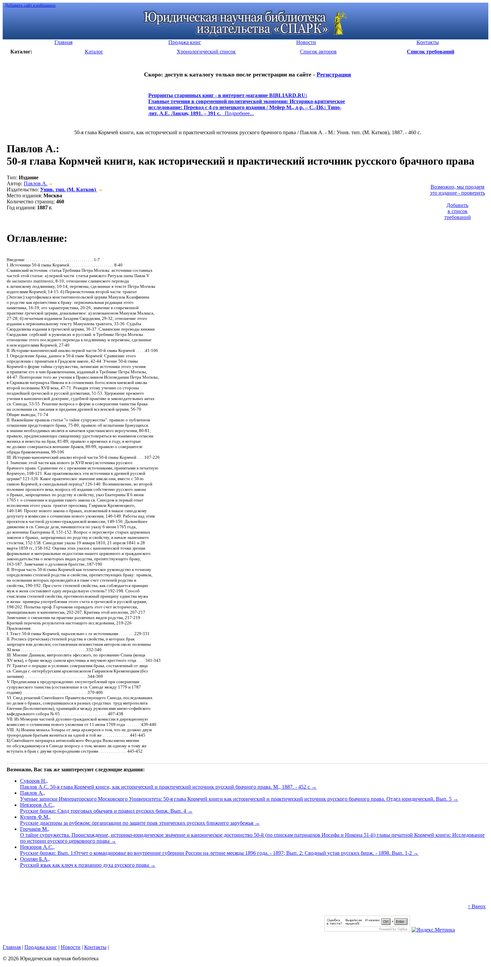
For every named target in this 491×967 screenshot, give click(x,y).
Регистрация (334, 74)
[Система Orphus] (367, 930)
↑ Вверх (477, 906)
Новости (70, 947)
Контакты (95, 947)
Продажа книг (40, 947)
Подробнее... (246, 107)
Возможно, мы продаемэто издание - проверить (457, 190)
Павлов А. (35, 183)
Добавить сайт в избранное (30, 5)
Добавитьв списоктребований (457, 211)
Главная (12, 947)
